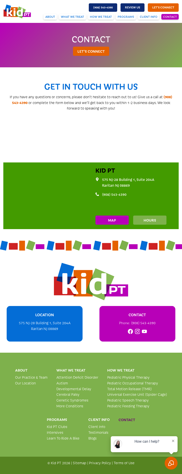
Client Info (148, 17)
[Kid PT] (91, 281)
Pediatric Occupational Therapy (132, 383)
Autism (62, 383)
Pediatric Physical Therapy (128, 377)
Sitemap (79, 462)
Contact (170, 17)
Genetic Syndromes (72, 400)
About (50, 17)
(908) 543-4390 (114, 194)
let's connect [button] (163, 7)
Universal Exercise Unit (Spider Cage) (137, 394)
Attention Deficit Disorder (77, 377)
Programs (126, 17)
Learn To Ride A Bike (63, 438)
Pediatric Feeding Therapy (128, 406)
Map (112, 220)
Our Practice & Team (31, 377)
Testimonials (98, 432)
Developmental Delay (73, 388)
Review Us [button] (132, 7)
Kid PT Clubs (57, 426)
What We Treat (72, 17)
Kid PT (105, 170)
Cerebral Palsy (67, 394)
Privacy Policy (100, 462)
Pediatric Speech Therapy (128, 400)
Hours (150, 220)
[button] (103, 7)
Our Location (25, 383)
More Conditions (69, 406)
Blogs (92, 438)
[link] (130, 331)
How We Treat (101, 17)
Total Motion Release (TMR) (129, 388)
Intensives (55, 432)
